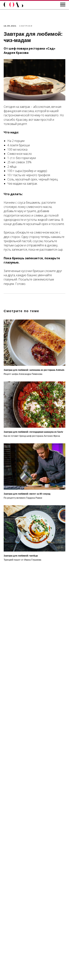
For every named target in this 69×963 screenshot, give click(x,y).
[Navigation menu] (62, 4)
